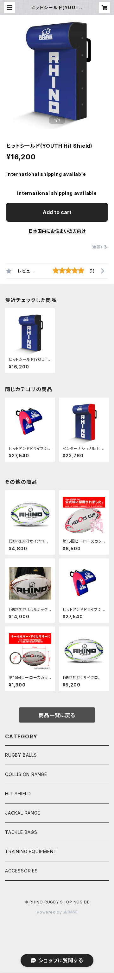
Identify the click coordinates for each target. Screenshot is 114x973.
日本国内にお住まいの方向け (57, 231)
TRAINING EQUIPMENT (31, 851)
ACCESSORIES (21, 870)
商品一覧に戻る (57, 715)
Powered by (50, 912)
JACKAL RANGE (23, 813)
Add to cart (57, 212)
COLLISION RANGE (26, 774)
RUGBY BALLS (21, 755)
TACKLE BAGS (21, 832)
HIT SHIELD (18, 793)
